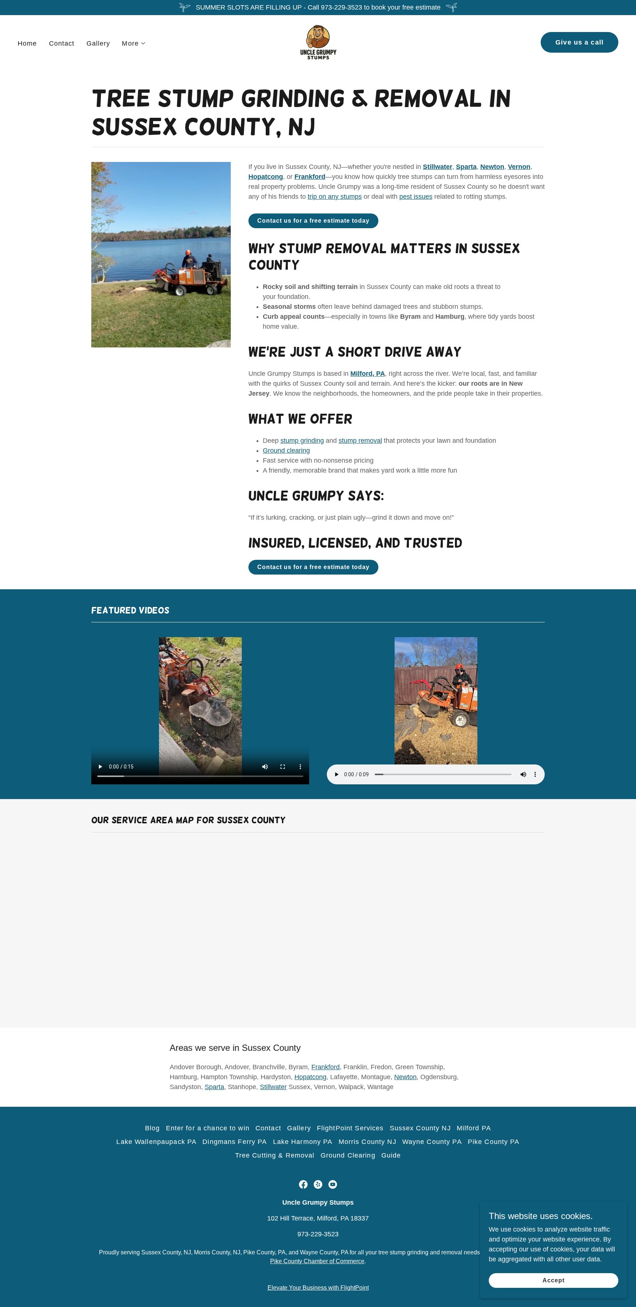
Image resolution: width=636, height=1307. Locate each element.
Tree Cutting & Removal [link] (275, 1155)
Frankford (325, 1067)
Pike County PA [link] (494, 1141)
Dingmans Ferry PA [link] (234, 1141)
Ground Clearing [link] (348, 1155)
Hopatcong (310, 1077)
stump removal (360, 440)
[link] (318, 42)
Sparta (214, 1087)
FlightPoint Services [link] (350, 1128)
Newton (405, 1077)
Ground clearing (286, 450)
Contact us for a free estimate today (313, 221)
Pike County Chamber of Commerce (317, 1261)
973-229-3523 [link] (318, 1234)
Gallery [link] (98, 43)
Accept (554, 1280)
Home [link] (27, 43)
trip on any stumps (335, 196)
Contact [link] (62, 43)
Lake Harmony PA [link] (303, 1141)
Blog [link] (152, 1128)
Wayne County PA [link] (432, 1141)
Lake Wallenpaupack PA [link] (156, 1141)
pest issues (415, 196)
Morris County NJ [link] (367, 1141)
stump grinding (302, 440)
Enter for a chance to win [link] (208, 1128)
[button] (134, 43)
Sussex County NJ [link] (420, 1128)
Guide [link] (391, 1155)
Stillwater (273, 1087)
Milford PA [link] (474, 1128)
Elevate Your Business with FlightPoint (318, 1288)
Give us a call (579, 42)
